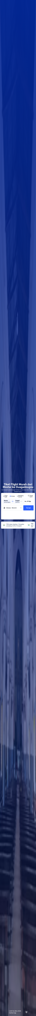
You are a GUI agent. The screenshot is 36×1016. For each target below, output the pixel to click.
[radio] (5, 496)
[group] (7, 501)
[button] (33, 2)
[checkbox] (30, 496)
